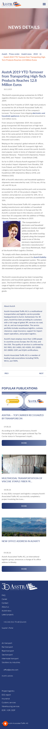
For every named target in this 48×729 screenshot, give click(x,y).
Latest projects (8, 614)
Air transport (7, 643)
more (24, 443)
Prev (7, 373)
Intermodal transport (10, 658)
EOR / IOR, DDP (8, 710)
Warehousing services (10, 706)
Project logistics (8, 691)
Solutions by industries (11, 662)
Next (41, 373)
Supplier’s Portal (7, 628)
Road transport (8, 651)
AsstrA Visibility (39, 257)
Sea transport (7, 654)
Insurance (6, 698)
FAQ (3, 595)
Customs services (9, 702)
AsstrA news (6, 610)
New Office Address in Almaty (21, 541)
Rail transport (7, 647)
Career (4, 599)
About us (5, 607)
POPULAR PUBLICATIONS (20, 388)
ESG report (6, 695)
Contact (5, 603)
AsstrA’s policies (7, 676)
